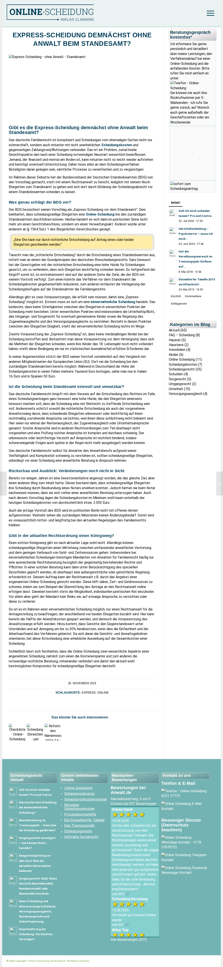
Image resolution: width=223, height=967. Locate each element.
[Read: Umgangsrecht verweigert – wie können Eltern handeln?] (13, 840)
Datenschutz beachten (175, 827)
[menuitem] (209, 13)
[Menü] (209, 13)
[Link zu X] (200, 961)
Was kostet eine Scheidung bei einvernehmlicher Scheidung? (38, 807)
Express (89, 692)
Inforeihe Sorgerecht (81, 837)
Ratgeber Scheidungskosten (79, 807)
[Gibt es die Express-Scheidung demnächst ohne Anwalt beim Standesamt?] (219, 483)
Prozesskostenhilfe (80, 814)
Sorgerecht (177, 379)
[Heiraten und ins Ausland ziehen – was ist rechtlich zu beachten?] (3, 483)
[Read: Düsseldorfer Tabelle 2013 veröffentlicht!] (173, 281)
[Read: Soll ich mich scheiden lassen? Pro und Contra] (173, 213)
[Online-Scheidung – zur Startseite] (58, 13)
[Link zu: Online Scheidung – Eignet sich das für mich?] (17, 732)
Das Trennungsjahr (79, 825)
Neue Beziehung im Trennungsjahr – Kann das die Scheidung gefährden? (37, 825)
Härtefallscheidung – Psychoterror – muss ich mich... (196, 233)
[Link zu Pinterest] (213, 961)
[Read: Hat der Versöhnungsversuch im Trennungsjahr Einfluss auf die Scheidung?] (173, 253)
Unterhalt (176, 389)
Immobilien (177, 350)
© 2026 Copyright (17, 961)
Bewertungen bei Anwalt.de (128, 790)
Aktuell (174, 330)
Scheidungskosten (116, 145)
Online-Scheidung (100, 214)
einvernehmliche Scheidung (113, 302)
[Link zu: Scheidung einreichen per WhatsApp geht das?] (35, 732)
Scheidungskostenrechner (85, 799)
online (103, 692)
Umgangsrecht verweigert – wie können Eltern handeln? (37, 843)
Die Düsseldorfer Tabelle (84, 820)
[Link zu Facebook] (193, 961)
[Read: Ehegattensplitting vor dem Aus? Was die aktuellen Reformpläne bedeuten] (13, 857)
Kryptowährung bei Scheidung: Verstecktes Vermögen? (35, 934)
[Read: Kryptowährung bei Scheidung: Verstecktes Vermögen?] (13, 931)
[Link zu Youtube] (206, 961)
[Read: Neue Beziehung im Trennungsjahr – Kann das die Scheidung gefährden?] (13, 822)
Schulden (176, 374)
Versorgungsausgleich (185, 394)
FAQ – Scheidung (182, 335)
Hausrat (175, 340)
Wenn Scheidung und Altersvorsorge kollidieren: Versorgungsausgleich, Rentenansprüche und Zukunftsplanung (37, 911)
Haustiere (176, 345)
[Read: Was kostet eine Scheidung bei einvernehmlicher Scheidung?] (13, 804)
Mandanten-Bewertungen (124, 777)
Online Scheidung (182, 359)
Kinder (173, 355)
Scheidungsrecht (182, 369)
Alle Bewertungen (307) (129, 940)
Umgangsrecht (180, 384)
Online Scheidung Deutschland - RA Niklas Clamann (58, 961)
